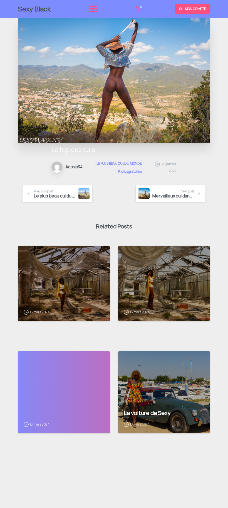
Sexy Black (34, 8)
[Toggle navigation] (93, 9)
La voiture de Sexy (147, 412)
